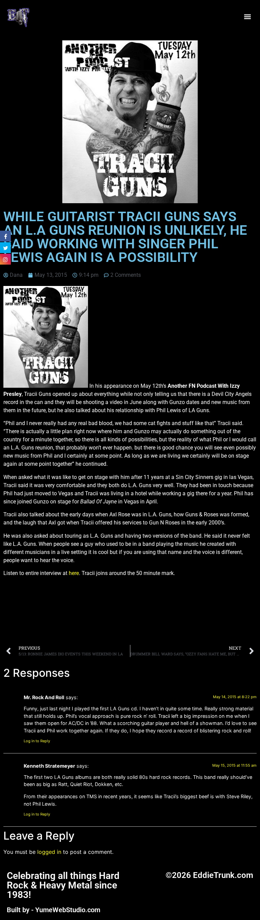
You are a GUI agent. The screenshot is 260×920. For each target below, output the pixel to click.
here (74, 573)
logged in (49, 851)
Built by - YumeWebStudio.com (53, 910)
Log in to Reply (37, 741)
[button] (247, 16)
